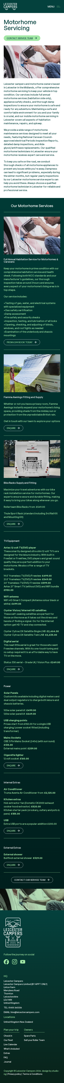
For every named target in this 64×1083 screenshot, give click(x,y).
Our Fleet (8, 1040)
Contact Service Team (20, 38)
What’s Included (11, 1048)
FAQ (6, 1057)
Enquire (11, 428)
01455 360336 (15, 1007)
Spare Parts (30, 1035)
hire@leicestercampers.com (25, 1012)
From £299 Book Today (19, 342)
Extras (7, 1053)
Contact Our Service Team (29, 880)
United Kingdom (11, 1022)
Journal (7, 1061)
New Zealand (26, 1022)
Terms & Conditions (32, 1074)
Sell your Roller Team (34, 1040)
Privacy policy (14, 1074)
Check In (8, 1035)
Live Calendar (10, 1044)
